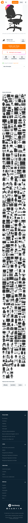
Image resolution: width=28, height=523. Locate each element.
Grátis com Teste (14, 46)
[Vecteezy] (2, 2)
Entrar (21, 2)
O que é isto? (15, 63)
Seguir (23, 41)
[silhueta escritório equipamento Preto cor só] (8, 100)
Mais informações (7, 66)
